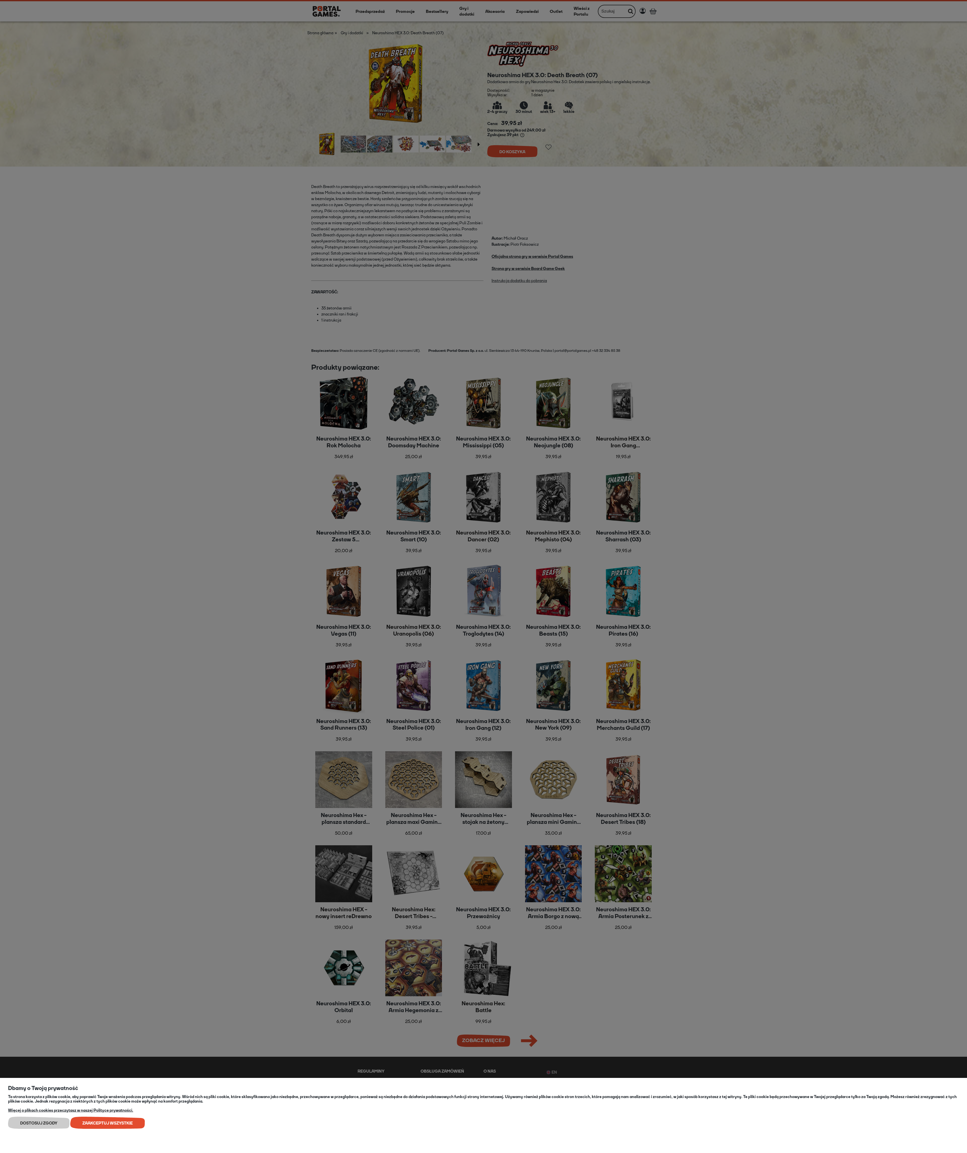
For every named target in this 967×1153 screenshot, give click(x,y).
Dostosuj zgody (38, 1123)
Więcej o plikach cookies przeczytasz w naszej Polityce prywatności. (70, 1110)
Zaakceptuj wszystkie (107, 1123)
